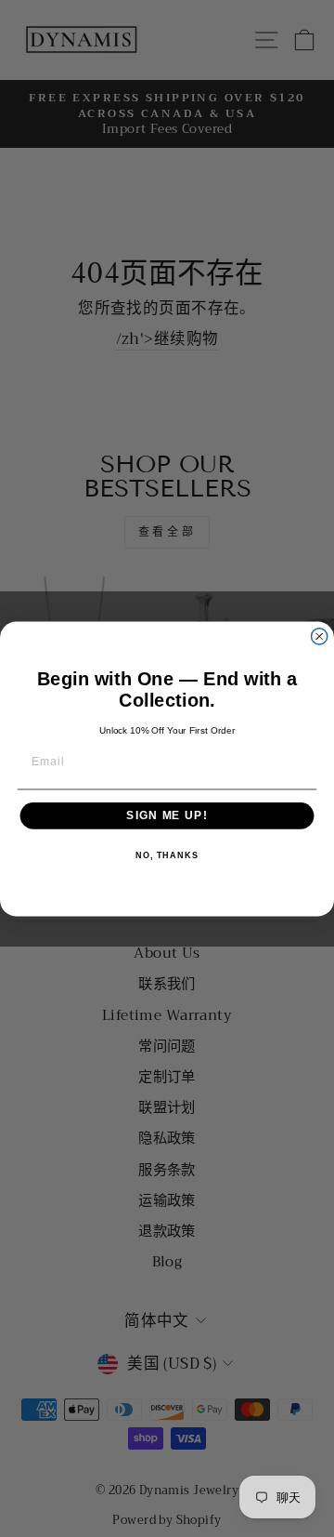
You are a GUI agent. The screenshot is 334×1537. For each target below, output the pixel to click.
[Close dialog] (320, 635)
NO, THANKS (167, 855)
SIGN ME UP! (166, 815)
